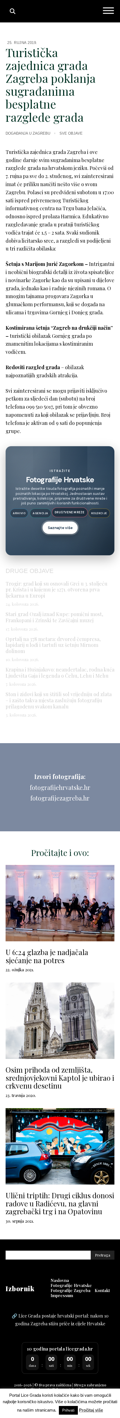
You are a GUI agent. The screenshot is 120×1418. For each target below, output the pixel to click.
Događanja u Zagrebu (28, 133)
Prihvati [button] (68, 1410)
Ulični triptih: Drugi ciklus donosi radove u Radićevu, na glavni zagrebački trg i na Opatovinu (60, 1203)
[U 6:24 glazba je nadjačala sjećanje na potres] (60, 903)
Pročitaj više (91, 1410)
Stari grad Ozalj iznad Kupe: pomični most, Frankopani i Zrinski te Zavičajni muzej (54, 617)
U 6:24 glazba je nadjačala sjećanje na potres (47, 956)
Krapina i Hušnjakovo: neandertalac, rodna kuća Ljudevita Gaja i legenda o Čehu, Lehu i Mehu (60, 672)
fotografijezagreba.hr (60, 798)
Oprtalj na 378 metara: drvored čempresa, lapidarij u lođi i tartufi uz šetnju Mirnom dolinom (53, 645)
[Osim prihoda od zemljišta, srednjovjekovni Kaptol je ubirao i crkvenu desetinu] (60, 1020)
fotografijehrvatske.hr (60, 787)
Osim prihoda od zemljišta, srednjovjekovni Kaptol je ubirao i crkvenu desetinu (60, 1078)
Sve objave (71, 133)
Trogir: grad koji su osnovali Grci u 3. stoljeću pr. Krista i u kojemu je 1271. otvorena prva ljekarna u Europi (56, 589)
